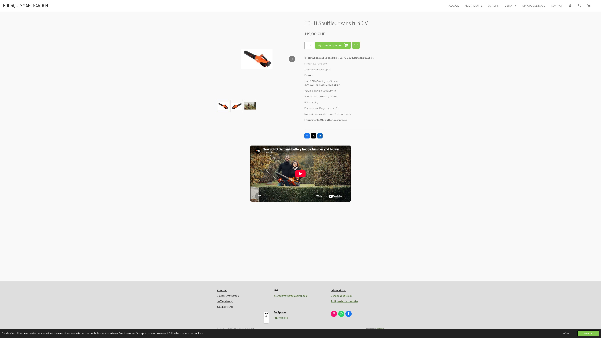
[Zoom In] (266, 316)
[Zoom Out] (266, 321)
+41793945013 (281, 318)
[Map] (243, 318)
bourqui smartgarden (25, 5)
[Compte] (570, 5)
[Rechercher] (579, 5)
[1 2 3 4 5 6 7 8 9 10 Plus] (309, 45)
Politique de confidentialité (344, 301)
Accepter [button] (588, 333)
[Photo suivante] (292, 59)
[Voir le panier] (588, 5)
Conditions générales (341, 296)
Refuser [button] (566, 333)
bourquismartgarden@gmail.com (291, 296)
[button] (223, 106)
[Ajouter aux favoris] (356, 45)
